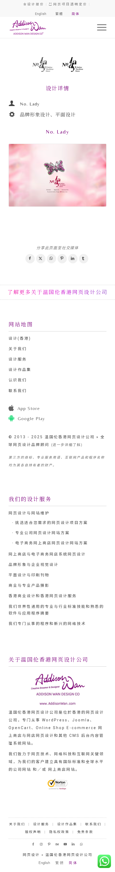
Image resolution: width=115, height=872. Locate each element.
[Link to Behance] (57, 844)
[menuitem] (99, 27)
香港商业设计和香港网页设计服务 (43, 596)
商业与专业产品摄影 (29, 585)
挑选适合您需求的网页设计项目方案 (51, 523)
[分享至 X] (40, 258)
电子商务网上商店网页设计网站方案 (51, 543)
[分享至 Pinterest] (62, 258)
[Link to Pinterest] (49, 844)
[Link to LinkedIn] (74, 844)
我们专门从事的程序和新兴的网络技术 (47, 623)
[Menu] (99, 27)
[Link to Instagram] (41, 844)
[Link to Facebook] (33, 844)
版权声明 (33, 832)
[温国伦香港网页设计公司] (48, 27)
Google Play (31, 418)
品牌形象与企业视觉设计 (34, 564)
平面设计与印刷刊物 (29, 575)
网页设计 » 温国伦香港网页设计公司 (58, 855)
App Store (28, 408)
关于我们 (18, 349)
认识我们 (18, 380)
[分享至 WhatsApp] (51, 258)
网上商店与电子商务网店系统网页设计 (47, 554)
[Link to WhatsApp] (82, 844)
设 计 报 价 (35, 4)
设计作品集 (20, 369)
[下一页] (94, 65)
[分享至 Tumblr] (83, 258)
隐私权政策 (59, 832)
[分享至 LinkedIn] (73, 258)
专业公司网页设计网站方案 (42, 533)
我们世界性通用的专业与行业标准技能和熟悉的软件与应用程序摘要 (56, 609)
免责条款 (85, 832)
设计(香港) (20, 338)
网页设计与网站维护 (29, 513)
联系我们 (18, 391)
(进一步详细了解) (67, 445)
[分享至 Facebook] (30, 258)
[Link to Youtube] (66, 844)
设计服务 (18, 359)
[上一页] (21, 65)
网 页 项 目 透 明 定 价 (69, 4)
